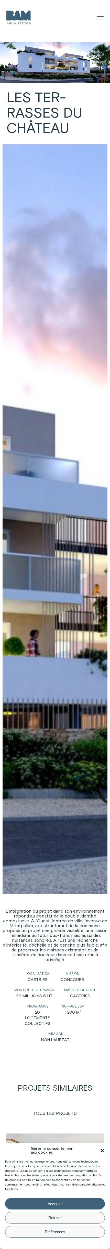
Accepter (55, 1204)
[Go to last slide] (11, 884)
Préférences (55, 1232)
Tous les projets (55, 1113)
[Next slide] (98, 884)
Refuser (55, 1218)
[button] (102, 1150)
